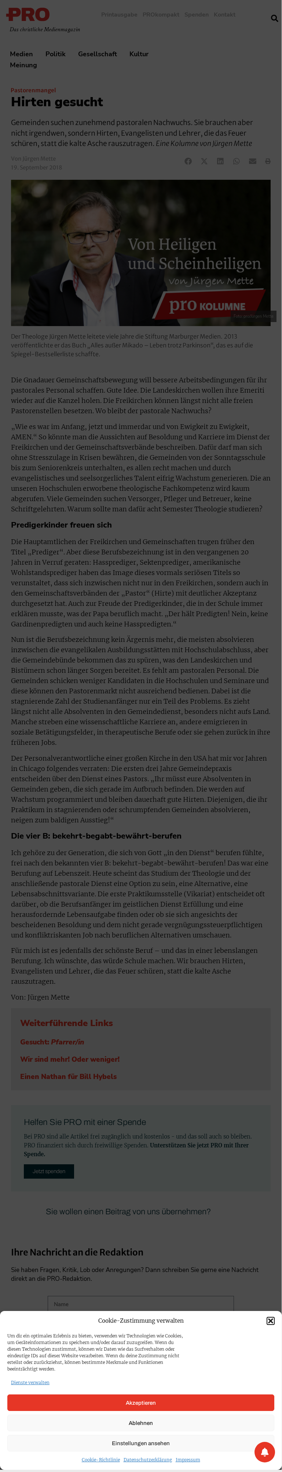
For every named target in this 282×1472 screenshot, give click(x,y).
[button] (270, 1321)
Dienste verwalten (30, 1382)
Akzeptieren (141, 1403)
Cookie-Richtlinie (101, 1459)
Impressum (188, 1459)
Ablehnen (141, 1423)
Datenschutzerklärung (148, 1459)
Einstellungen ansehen (141, 1443)
